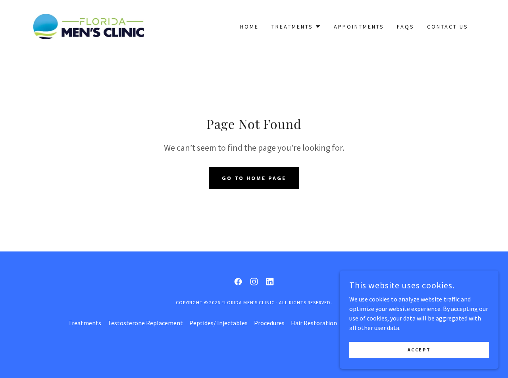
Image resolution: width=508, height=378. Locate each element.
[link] (88, 26)
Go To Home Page (254, 178)
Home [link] (249, 26)
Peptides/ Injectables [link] (218, 323)
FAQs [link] (405, 26)
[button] (296, 26)
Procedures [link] (269, 323)
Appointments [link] (359, 26)
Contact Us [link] (447, 26)
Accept (419, 350)
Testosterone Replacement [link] (145, 323)
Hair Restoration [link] (314, 323)
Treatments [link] (84, 323)
